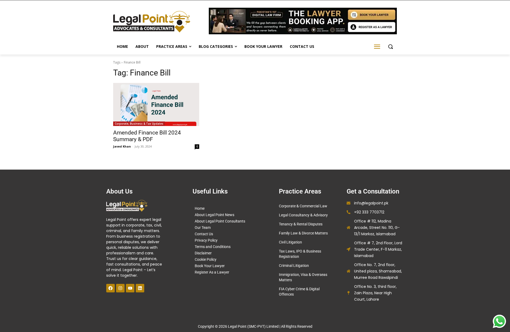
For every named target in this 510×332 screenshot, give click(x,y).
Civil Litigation (290, 242)
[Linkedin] (140, 288)
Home (200, 208)
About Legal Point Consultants (220, 221)
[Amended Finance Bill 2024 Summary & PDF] (156, 104)
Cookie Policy (205, 259)
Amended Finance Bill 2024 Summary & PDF (147, 135)
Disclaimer (203, 253)
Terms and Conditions (213, 247)
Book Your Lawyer (210, 266)
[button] (390, 46)
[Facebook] (110, 288)
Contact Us (204, 234)
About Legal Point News (214, 215)
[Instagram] (120, 288)
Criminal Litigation (294, 265)
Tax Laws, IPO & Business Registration (300, 254)
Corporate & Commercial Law (303, 206)
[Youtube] (130, 288)
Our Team (203, 227)
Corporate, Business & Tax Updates (139, 123)
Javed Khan (122, 146)
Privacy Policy (206, 240)
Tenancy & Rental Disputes (300, 224)
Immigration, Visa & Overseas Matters (303, 277)
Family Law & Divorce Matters (303, 233)
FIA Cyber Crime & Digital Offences (299, 291)
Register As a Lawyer (212, 272)
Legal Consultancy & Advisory (303, 215)
